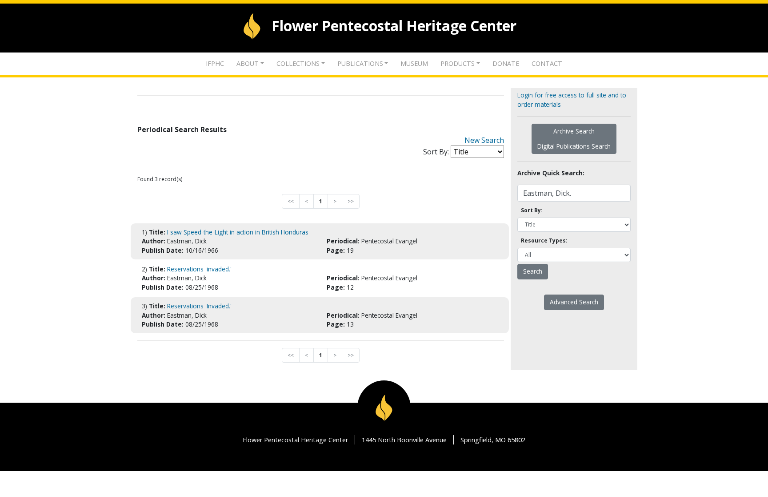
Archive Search (574, 131)
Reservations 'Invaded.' (199, 306)
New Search (484, 140)
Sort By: (436, 152)
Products (457, 63)
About (247, 63)
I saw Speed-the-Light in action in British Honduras (237, 232)
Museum (414, 63)
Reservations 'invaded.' (199, 269)
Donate (505, 63)
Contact (547, 63)
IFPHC (215, 63)
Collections (298, 63)
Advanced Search (574, 302)
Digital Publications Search (574, 146)
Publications (360, 63)
